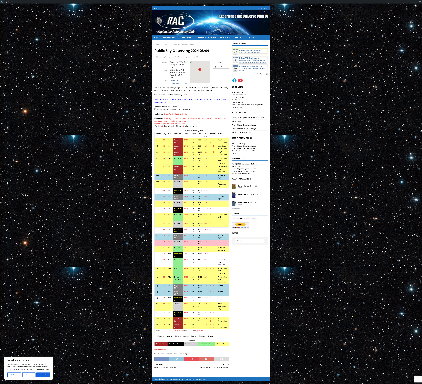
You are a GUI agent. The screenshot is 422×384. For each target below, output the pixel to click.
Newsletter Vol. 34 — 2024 (248, 186)
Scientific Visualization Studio (175, 114)
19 (164, 140)
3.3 (205, 167)
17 (164, 181)
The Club (238, 37)
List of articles (237, 107)
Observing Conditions (206, 37)
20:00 (186, 254)
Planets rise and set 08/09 (212, 119)
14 (164, 202)
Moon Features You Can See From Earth (169, 123)
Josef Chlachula (176, 57)
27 (164, 229)
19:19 (186, 152)
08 (164, 318)
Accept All (43, 375)
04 (164, 268)
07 (164, 196)
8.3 (205, 304)
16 (164, 146)
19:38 (186, 277)
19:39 (186, 268)
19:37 (186, 285)
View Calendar (261, 74)
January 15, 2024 (162, 57)
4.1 (205, 292)
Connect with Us (237, 102)
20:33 (186, 181)
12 (164, 167)
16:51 (186, 318)
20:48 (186, 190)
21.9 (205, 208)
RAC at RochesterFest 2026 (241, 132)
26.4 (205, 260)
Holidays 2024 (181, 121)
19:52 (186, 158)
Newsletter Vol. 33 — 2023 (248, 194)
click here (187, 95)
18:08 (186, 312)
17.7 (205, 298)
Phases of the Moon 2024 (191, 119)
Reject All (29, 375)
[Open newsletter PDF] (234, 186)
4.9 (205, 152)
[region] (28, 368)
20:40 (186, 229)
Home (156, 37)
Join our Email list (238, 97)
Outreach (174, 80)
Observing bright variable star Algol (244, 129)
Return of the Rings (239, 143)
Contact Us (225, 37)
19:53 (186, 167)
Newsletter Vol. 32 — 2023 (248, 203)
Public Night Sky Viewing (179, 83)
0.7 (205, 214)
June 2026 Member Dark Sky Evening (245, 148)
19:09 (186, 298)
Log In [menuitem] (7, 2)
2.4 (205, 158)
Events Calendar (170, 37)
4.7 (205, 247)
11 (164, 158)
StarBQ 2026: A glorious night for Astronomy (248, 118)
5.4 (205, 223)
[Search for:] (250, 241)
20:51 (186, 196)
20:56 (186, 202)
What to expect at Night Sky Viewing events (247, 105)
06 (164, 214)
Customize (14, 375)
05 (164, 277)
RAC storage (236, 121)
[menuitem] (2, 2)
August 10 (199, 331)
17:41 (186, 146)
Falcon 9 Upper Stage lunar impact (244, 125)
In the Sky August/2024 (172, 119)
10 (164, 175)
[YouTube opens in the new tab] (240, 82)
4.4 (205, 325)
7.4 (205, 175)
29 (164, 208)
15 (164, 152)
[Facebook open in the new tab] (234, 82)
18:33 (186, 304)
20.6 (205, 229)
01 (164, 190)
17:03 (186, 140)
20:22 (186, 247)
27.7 (205, 235)
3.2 (205, 285)
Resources (186, 37)
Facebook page (160, 349)
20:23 (186, 241)
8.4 (205, 181)
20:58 (186, 208)
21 (164, 298)
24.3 (205, 190)
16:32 (186, 325)
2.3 (205, 277)
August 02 (179, 331)
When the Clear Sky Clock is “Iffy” (243, 151)
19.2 (205, 254)
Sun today (172, 121)
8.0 (205, 140)
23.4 (205, 312)
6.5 (205, 146)
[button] (221, 66)
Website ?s (235, 153)
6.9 (205, 318)
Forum (251, 37)
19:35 (186, 292)
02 (164, 235)
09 (164, 241)
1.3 (205, 268)
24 (164, 254)
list (161, 126)
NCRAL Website (237, 92)
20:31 (186, 175)
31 (164, 260)
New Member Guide (239, 95)
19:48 (186, 260)
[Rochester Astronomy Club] (211, 34)
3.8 (205, 241)
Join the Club (236, 100)
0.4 (205, 196)
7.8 (205, 202)
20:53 (186, 223)
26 (164, 312)
